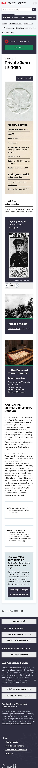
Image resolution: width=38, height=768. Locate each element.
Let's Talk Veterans (19, 655)
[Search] (34, 9)
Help (5, 738)
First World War (14, 329)
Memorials (28, 24)
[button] (7, 285)
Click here (21, 539)
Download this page (16, 392)
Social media (11, 742)
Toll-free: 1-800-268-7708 (19, 689)
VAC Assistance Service (13, 668)
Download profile (25, 78)
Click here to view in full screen (20, 281)
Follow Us (22, 622)
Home (4, 24)
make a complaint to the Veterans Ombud (17, 724)
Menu (7, 17)
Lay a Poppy (19, 48)
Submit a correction (19, 595)
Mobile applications (14, 746)
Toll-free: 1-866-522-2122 (19, 634)
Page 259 (11, 382)
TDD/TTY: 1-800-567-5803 (19, 696)
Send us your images (19, 590)
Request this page (16, 389)
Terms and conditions (16, 750)
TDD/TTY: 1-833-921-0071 (19, 640)
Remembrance (15, 24)
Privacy (9, 753)
